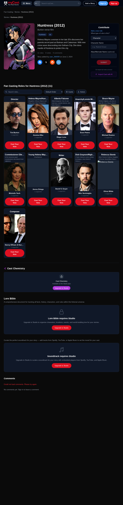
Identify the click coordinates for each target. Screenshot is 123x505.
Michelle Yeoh (14, 193)
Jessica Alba (38, 135)
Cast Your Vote (15, 145)
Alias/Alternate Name (103, 52)
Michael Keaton (108, 135)
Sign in (103, 3)
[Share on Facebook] (39, 62)
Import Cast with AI (105, 74)
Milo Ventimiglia (84, 193)
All (36, 3)
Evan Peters (85, 133)
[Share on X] (46, 62)
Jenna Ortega (38, 189)
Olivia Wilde (108, 191)
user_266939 (54, 57)
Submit (104, 62)
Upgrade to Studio (61, 288)
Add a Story (90, 3)
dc (50, 35)
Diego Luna (61, 137)
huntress (42, 35)
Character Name (97, 43)
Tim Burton (14, 133)
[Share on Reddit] (52, 62)
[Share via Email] (58, 62)
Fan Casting (8, 12)
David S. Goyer (61, 189)
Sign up (114, 3)
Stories (17, 12)
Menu (28, 3)
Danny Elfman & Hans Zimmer (14, 245)
